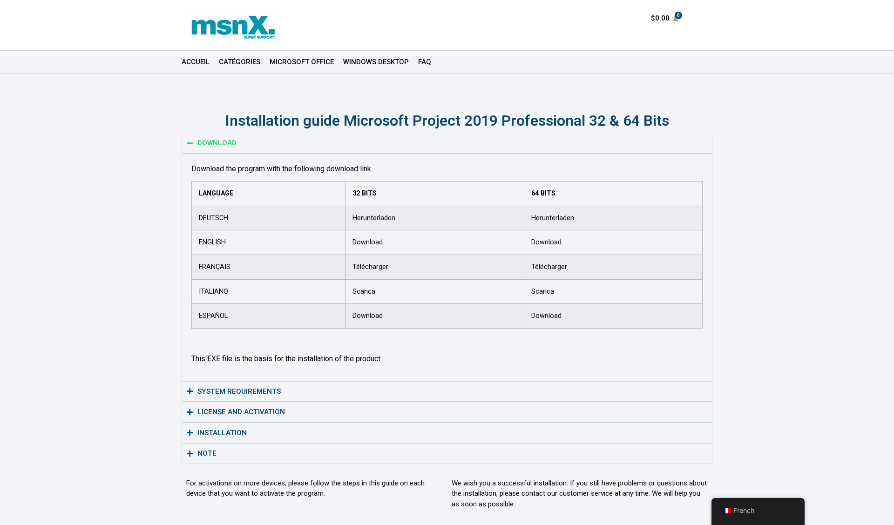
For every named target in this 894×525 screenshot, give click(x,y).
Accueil (196, 62)
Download (367, 242)
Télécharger (370, 267)
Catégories (239, 62)
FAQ (424, 62)
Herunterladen (373, 218)
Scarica (363, 292)
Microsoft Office (302, 62)
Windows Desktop (376, 62)
